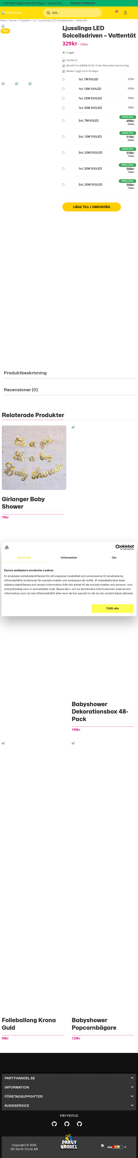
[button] (69, 1078)
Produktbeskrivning (25, 373)
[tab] (69, 374)
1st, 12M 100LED (90, 88)
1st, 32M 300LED (90, 108)
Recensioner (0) (21, 390)
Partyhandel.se (19, 1078)
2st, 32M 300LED (90, 184)
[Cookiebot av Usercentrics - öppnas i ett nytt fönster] (118, 547)
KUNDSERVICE (16, 1105)
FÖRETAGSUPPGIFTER (23, 1096)
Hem (3, 20)
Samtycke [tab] (24, 557)
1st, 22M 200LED (90, 98)
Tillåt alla (112, 608)
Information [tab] (69, 557)
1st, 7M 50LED (88, 79)
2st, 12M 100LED (90, 136)
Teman (12, 20)
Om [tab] (114, 557)
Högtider (24, 20)
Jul (34, 20)
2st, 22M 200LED (90, 152)
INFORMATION (16, 1087)
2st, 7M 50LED (89, 120)
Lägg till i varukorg (91, 207)
